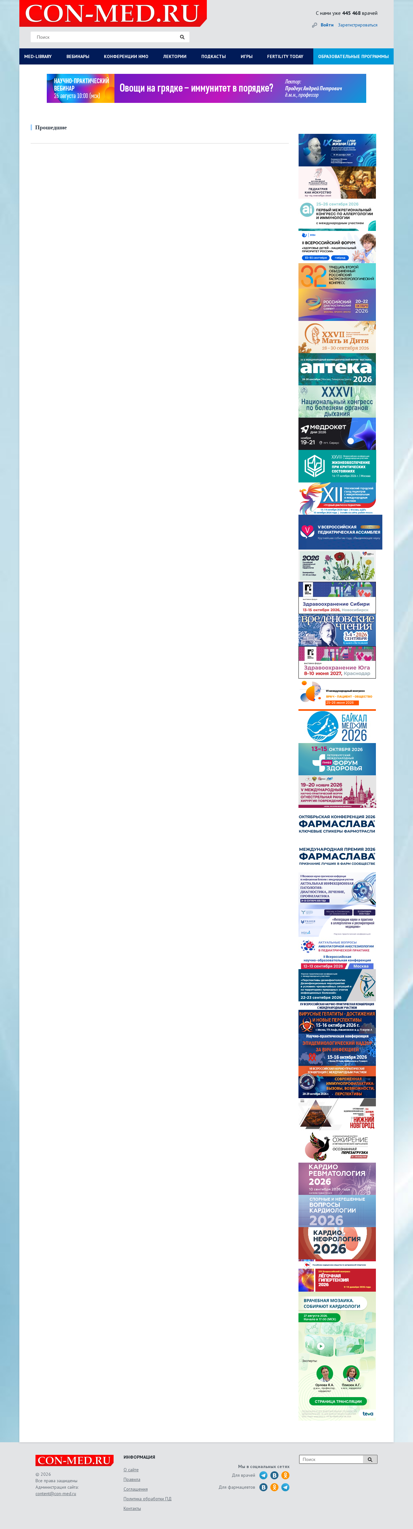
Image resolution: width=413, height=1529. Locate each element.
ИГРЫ (247, 56)
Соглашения (136, 1489)
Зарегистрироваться (358, 25)
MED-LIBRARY (38, 56)
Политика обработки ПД (148, 1499)
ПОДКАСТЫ (213, 56)
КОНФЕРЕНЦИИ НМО (126, 56)
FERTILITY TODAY (285, 56)
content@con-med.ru (55, 1493)
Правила (132, 1479)
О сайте (131, 1470)
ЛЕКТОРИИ (174, 56)
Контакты (132, 1508)
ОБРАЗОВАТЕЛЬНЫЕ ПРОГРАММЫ (353, 56)
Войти (327, 25)
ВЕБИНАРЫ (77, 56)
